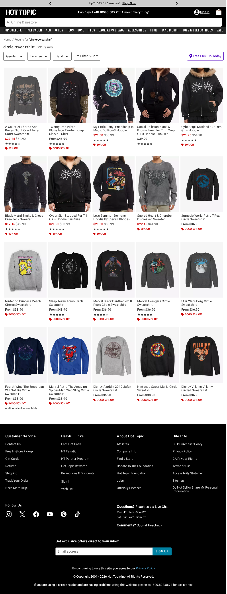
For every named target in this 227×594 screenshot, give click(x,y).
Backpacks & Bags (111, 30)
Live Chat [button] (162, 507)
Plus (70, 30)
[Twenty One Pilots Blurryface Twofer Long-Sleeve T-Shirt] (69, 95)
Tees (91, 30)
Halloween (34, 30)
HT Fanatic (68, 451)
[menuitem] (219, 12)
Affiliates (123, 444)
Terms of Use (181, 466)
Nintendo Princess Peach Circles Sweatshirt (23, 302)
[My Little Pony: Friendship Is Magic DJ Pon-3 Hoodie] (113, 95)
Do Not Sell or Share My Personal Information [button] (195, 489)
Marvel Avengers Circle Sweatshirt (153, 302)
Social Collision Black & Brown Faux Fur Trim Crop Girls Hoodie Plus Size (156, 130)
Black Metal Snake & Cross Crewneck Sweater (24, 217)
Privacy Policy (182, 451)
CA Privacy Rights (185, 458)
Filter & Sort (89, 56)
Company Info (126, 451)
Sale (220, 30)
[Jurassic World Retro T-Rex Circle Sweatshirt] (201, 184)
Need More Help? (17, 488)
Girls (59, 30)
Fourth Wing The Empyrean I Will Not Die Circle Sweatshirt (25, 390)
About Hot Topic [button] (130, 436)
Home (154, 30)
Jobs (120, 480)
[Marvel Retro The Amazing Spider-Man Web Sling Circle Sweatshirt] (69, 355)
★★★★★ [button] (11, 144)
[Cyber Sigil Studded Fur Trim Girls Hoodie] (201, 95)
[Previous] (50, 3)
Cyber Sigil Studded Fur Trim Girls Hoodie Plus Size (69, 217)
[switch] (205, 56)
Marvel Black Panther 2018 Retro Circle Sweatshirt (112, 302)
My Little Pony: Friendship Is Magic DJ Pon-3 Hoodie (113, 128)
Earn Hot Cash (71, 444)
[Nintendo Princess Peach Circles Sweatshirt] (25, 270)
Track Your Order (16, 480)
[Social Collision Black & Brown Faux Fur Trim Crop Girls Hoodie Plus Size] (157, 95)
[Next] (176, 3)
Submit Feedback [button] (149, 525)
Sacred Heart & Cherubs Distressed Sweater (154, 217)
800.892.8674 (162, 584)
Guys (80, 30)
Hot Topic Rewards (74, 466)
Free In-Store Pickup (19, 451)
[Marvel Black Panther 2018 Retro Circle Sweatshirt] (113, 270)
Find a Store (125, 458)
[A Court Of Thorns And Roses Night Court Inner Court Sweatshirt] (25, 95)
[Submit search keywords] (8, 22)
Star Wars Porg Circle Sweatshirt (196, 302)
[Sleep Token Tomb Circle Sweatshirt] (69, 270)
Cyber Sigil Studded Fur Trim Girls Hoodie (201, 128)
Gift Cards (12, 458)
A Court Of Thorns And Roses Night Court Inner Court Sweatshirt (22, 130)
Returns (10, 466)
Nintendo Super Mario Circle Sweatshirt (157, 388)
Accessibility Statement (189, 473)
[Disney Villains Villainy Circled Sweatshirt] (201, 355)
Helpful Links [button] (72, 436)
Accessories (137, 30)
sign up (161, 551)
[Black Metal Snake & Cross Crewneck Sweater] (25, 184)
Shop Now (129, 3)
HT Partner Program (75, 458)
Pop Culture (13, 30)
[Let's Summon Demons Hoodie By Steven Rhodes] (113, 184)
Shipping (11, 473)
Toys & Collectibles (197, 30)
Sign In (65, 481)
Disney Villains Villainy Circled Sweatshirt (197, 388)
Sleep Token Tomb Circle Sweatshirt (66, 302)
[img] (8, 514)
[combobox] (113, 22)
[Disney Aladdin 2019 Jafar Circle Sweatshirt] (113, 355)
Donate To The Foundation (135, 466)
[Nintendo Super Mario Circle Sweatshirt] (157, 355)
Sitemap (178, 480)
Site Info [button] (180, 436)
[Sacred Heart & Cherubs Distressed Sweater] (157, 184)
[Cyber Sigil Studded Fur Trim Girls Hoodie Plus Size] (69, 184)
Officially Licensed (129, 488)
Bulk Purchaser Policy (187, 444)
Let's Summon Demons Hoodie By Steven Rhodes (111, 217)
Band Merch (170, 30)
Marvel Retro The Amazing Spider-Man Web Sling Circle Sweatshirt (69, 390)
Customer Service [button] (20, 436)
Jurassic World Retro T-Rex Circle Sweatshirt (200, 217)
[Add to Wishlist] (42, 72)
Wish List (67, 489)
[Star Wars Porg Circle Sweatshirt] (201, 270)
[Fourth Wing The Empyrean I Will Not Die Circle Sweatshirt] (25, 355)
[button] (202, 12)
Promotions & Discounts (77, 473)
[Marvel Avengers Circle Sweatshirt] (157, 270)
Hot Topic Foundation (132, 473)
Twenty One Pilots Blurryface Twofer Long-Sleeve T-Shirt (66, 130)
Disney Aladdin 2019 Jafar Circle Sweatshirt (112, 388)
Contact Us (13, 444)
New (48, 30)
